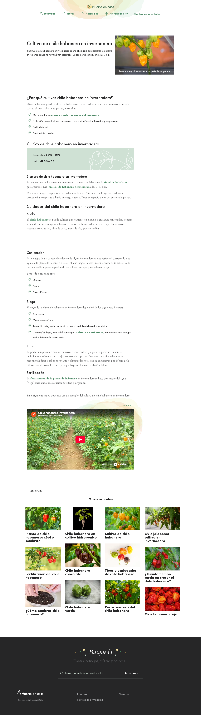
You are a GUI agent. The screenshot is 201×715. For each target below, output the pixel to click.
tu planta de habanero (88, 332)
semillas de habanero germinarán (69, 187)
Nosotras (124, 694)
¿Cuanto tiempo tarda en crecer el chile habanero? (159, 577)
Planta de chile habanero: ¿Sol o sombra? (39, 537)
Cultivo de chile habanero (117, 535)
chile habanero (39, 220)
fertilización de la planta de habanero (53, 378)
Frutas (70, 13)
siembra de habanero (117, 182)
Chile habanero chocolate (77, 572)
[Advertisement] (98, 28)
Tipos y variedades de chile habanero (120, 572)
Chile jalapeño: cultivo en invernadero (157, 537)
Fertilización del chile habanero (42, 576)
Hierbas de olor (119, 13)
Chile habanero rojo (161, 614)
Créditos (82, 694)
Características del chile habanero (120, 609)
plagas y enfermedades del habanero (75, 115)
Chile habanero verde (77, 609)
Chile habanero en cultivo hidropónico (81, 535)
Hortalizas (92, 13)
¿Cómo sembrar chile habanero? (42, 612)
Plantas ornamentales (147, 14)
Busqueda (49, 13)
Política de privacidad (90, 699)
